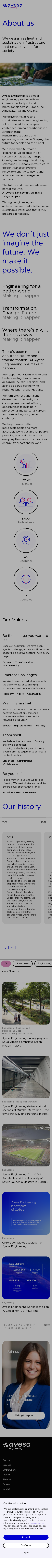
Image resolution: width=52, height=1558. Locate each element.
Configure (26, 1545)
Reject (26, 1553)
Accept (26, 1537)
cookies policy (37, 1523)
